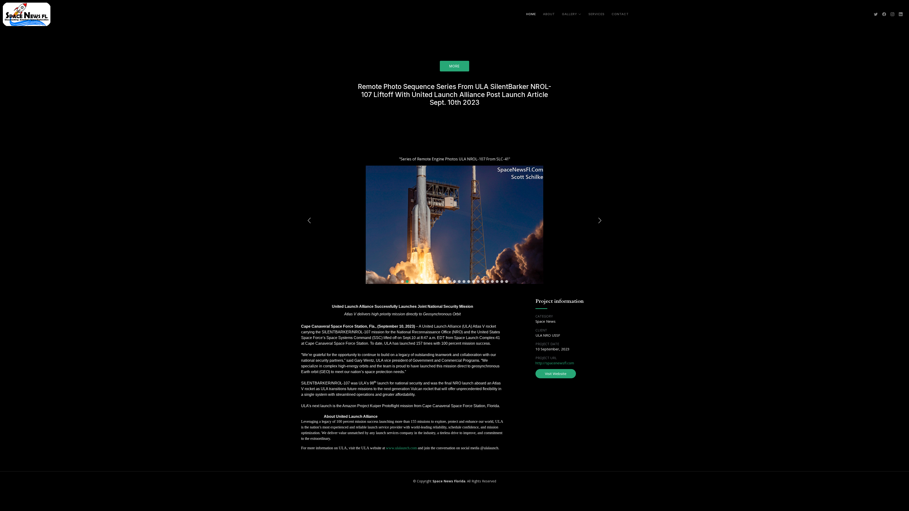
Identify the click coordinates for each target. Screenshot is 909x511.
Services (596, 14)
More (454, 66)
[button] (402, 281)
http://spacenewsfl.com (554, 363)
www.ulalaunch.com (401, 448)
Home (531, 14)
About (549, 14)
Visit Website (555, 373)
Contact (620, 14)
